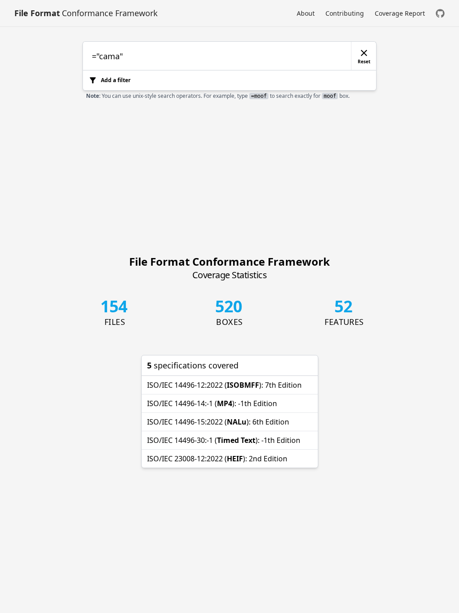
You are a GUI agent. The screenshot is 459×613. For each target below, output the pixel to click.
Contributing (344, 13)
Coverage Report (400, 13)
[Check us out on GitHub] (440, 13)
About (306, 13)
